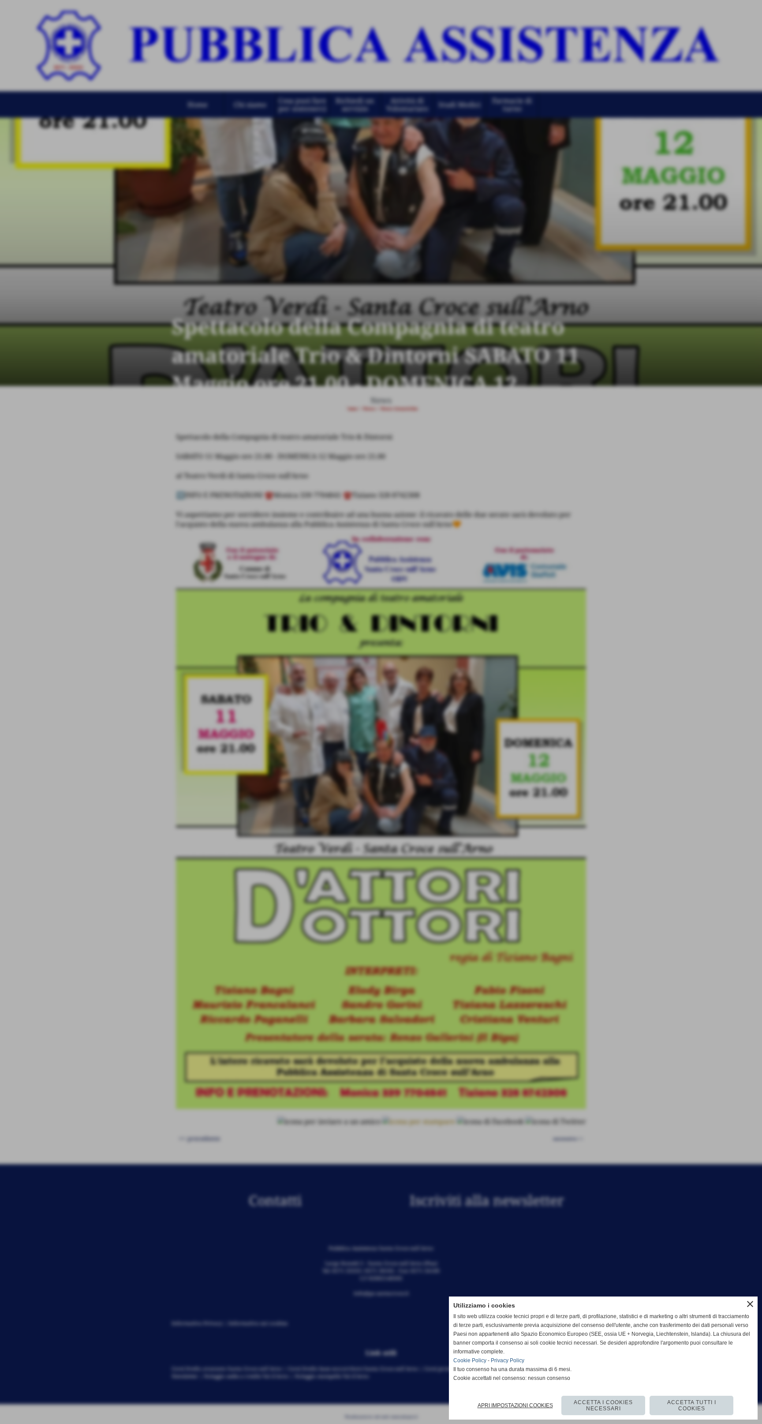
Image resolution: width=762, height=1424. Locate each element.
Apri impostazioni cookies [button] (515, 1405)
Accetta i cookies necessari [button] (603, 1405)
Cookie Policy (469, 1360)
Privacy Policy (507, 1360)
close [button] (750, 1304)
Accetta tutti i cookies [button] (691, 1405)
